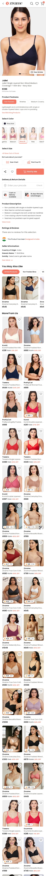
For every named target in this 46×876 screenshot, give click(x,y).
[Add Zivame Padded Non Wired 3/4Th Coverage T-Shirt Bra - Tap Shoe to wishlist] (19, 840)
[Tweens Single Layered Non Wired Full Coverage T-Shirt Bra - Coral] (12, 813)
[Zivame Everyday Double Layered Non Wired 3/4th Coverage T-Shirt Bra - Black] (10, 288)
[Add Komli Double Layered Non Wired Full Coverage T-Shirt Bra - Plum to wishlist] (19, 468)
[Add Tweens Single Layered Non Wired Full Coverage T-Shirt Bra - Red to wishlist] (19, 431)
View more (6, 222)
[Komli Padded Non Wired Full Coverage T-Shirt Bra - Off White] (12, 330)
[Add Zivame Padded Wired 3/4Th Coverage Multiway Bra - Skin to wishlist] (41, 617)
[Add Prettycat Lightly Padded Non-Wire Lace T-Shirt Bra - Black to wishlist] (19, 394)
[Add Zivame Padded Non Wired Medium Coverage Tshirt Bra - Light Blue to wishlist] (41, 320)
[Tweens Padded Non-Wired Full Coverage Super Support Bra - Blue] (12, 367)
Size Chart (14, 162)
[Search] (32, 4)
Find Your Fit (36, 162)
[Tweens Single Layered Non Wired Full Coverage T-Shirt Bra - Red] (12, 441)
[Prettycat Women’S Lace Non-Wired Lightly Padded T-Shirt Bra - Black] (34, 367)
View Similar (38, 72)
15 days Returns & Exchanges (37, 195)
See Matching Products (11, 113)
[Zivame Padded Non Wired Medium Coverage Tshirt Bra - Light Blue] (34, 330)
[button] (3, 3)
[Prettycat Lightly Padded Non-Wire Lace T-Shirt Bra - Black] (12, 404)
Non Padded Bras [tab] (29, 272)
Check (39, 185)
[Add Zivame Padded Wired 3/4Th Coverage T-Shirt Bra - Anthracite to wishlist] (41, 654)
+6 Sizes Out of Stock (10, 153)
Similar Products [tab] (10, 272)
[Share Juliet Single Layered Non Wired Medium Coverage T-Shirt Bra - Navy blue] (5, 172)
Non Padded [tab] (9, 102)
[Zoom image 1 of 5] (23, 41)
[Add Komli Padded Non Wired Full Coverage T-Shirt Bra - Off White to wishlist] (19, 320)
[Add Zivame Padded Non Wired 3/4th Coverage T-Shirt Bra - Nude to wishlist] (19, 505)
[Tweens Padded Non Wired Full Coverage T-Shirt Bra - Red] (34, 441)
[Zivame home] (14, 3)
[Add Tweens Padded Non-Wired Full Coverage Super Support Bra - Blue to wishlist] (19, 357)
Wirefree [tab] (23, 102)
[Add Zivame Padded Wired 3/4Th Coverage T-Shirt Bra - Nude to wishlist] (41, 543)
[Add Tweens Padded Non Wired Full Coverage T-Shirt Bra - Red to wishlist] (41, 431)
